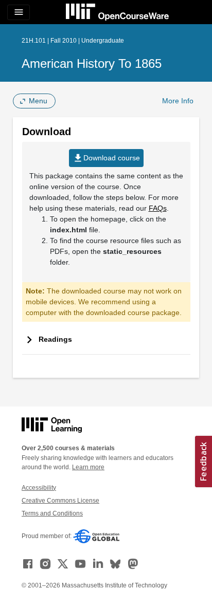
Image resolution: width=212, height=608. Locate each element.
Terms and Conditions (52, 513)
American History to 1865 (92, 63)
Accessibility (39, 487)
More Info (177, 101)
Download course (106, 158)
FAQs (158, 208)
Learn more (88, 467)
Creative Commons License (60, 500)
